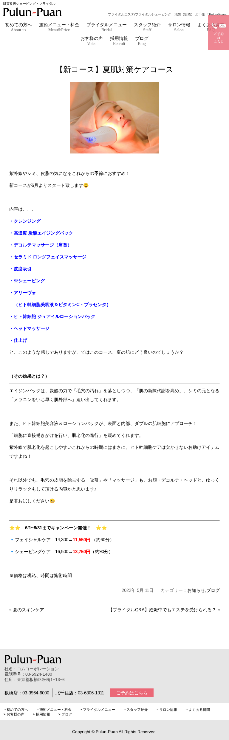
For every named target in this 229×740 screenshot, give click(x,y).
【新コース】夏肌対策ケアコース (114, 69)
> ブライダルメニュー (97, 710)
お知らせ (196, 590)
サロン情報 (179, 27)
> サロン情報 (166, 710)
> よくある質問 (197, 710)
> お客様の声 (14, 714)
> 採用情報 (41, 714)
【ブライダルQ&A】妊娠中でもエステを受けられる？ (162, 609)
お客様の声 (92, 41)
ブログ (141, 41)
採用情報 (119, 41)
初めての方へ (18, 27)
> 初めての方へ (16, 710)
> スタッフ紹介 (135, 710)
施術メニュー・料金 (59, 27)
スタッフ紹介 (147, 27)
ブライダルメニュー (106, 27)
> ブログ (65, 714)
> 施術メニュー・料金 (54, 710)
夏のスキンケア (28, 609)
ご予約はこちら (132, 692)
